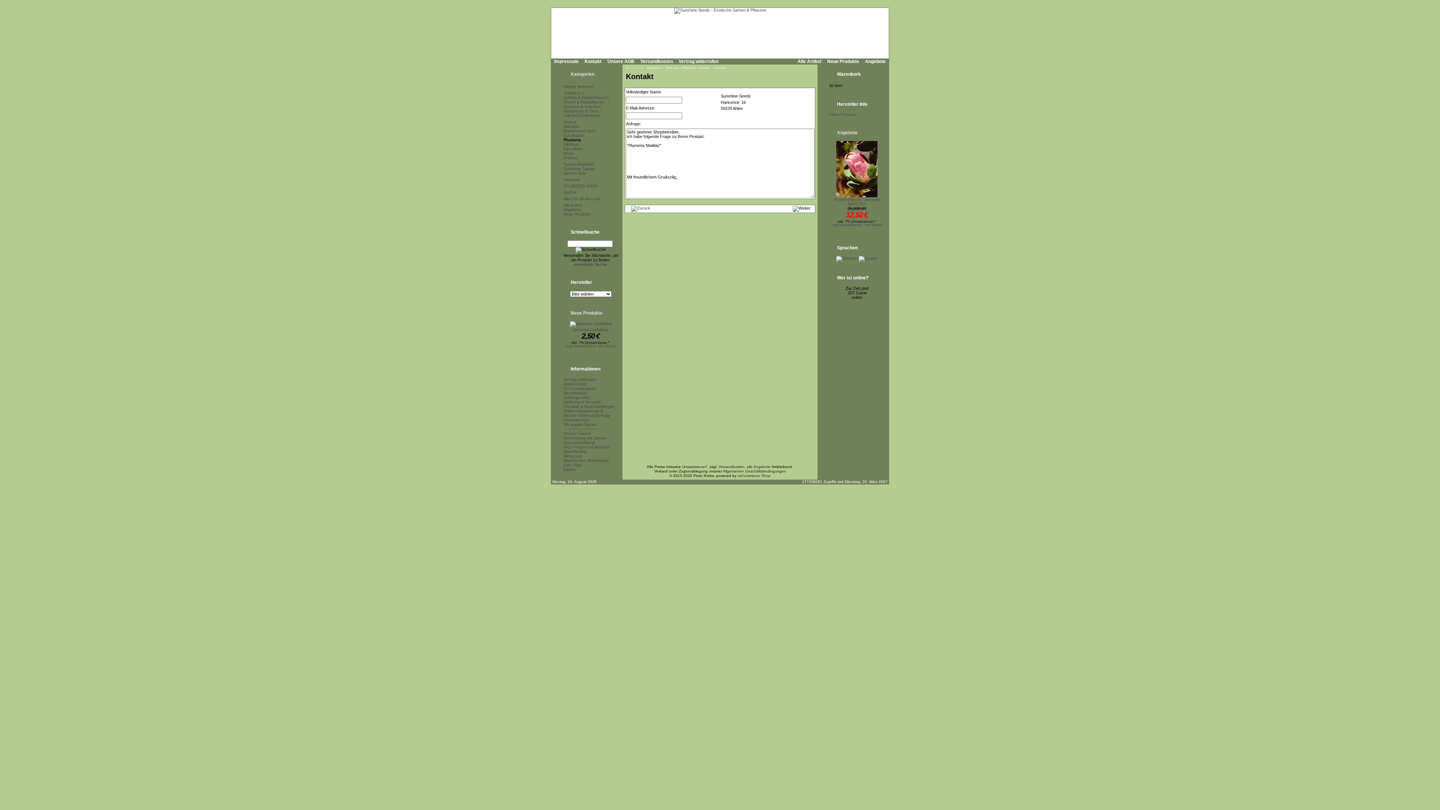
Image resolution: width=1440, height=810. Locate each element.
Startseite (654, 68)
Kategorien (582, 74)
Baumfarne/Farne (580, 131)
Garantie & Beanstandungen (589, 406)
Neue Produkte (843, 61)
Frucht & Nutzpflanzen (584, 102)
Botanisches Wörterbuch (586, 460)
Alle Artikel (809, 61)
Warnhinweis (575, 451)
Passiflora (573, 149)
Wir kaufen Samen (580, 424)
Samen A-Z (574, 93)
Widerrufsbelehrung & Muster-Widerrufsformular (587, 413)
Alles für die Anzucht (582, 198)
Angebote (875, 61)
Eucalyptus (574, 135)
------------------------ (582, 429)
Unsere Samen (577, 433)
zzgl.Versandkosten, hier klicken (591, 346)
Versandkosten (656, 61)
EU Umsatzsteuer (580, 388)
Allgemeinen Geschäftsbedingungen (754, 471)
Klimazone (573, 456)
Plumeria (572, 140)
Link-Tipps (573, 465)
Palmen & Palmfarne (582, 115)
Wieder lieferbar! (578, 86)
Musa (569, 153)
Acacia (570, 122)
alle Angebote (759, 467)
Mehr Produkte (844, 114)
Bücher (570, 192)
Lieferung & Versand (582, 402)
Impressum (566, 61)
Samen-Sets (575, 173)
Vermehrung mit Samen (585, 438)
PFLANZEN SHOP (581, 186)
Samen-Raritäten (579, 164)
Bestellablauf (575, 393)
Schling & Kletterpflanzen (586, 97)
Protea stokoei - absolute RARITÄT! (857, 201)
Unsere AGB (621, 61)
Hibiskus (571, 144)
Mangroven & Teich (581, 111)
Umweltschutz (577, 420)
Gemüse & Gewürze (582, 106)
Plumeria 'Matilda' (697, 68)
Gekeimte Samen (579, 168)
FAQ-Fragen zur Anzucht (586, 447)
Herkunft (571, 179)
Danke (570, 469)
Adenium (571, 126)
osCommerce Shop (754, 476)
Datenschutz (575, 384)
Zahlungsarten (577, 397)
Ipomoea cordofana (590, 329)
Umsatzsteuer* (694, 467)
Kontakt (593, 61)
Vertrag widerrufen (698, 61)
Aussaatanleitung (579, 442)
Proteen (571, 158)
